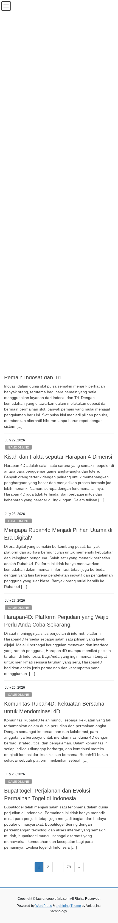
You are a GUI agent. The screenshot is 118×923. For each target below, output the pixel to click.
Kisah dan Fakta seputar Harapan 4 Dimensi (58, 457)
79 (70, 866)
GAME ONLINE (18, 447)
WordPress (43, 906)
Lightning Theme (68, 906)
